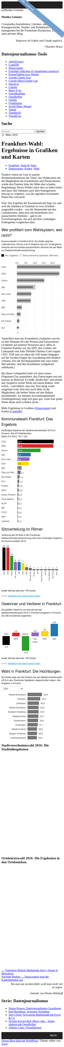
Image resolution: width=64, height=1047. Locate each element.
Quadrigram (15, 103)
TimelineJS (15, 112)
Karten (28, 168)
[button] (53, 1035)
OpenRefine (15, 96)
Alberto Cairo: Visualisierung (25, 1027)
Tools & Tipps (28, 165)
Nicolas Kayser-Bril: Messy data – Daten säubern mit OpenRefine (32, 1023)
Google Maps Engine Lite (23, 80)
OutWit (13, 99)
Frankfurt (14, 165)
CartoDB (14, 64)
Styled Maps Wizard (20, 106)
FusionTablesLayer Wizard (24, 74)
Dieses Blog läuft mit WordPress (19, 1040)
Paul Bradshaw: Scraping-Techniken (29, 1011)
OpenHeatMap (17, 93)
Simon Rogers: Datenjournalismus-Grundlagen (35, 1008)
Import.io (14, 83)
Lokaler (13, 87)
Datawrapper (16, 67)
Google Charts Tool (20, 77)
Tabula (12, 109)
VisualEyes (15, 115)
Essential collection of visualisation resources (34, 71)
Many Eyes (15, 90)
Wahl (36, 168)
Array (4, 1043)
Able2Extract (16, 61)
